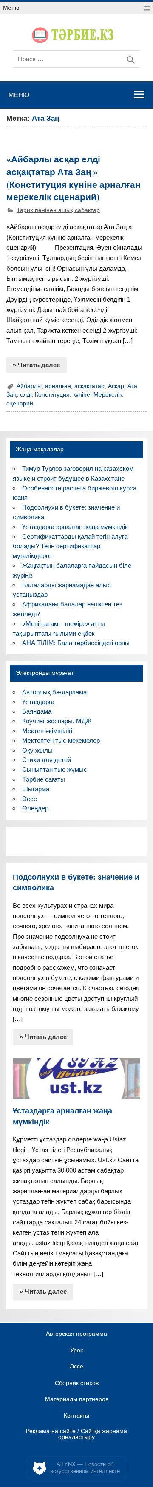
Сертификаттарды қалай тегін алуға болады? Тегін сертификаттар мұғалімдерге (70, 546)
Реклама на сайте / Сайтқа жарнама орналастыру (76, 1434)
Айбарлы (29, 386)
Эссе (29, 798)
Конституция (52, 394)
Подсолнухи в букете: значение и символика (76, 882)
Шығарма (35, 789)
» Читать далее (36, 364)
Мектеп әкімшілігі (47, 730)
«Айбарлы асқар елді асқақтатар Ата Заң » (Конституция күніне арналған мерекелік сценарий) (73, 177)
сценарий (19, 403)
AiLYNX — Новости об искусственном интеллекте (85, 1467)
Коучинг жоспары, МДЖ (57, 721)
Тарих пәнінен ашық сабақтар (58, 210)
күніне (81, 394)
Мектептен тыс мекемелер (61, 740)
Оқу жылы (37, 750)
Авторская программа (76, 1334)
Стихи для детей (46, 759)
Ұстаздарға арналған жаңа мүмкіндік (75, 526)
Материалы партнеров (76, 1399)
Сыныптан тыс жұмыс (54, 769)
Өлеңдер (35, 808)
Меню (11, 8)
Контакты (76, 1416)
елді (25, 394)
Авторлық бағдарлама (54, 692)
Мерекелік (108, 394)
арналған (58, 386)
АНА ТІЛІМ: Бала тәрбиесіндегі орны (76, 642)
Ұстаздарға (38, 701)
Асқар (116, 386)
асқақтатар (89, 386)
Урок (76, 1351)
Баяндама (36, 711)
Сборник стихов (77, 1383)
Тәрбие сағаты (43, 779)
